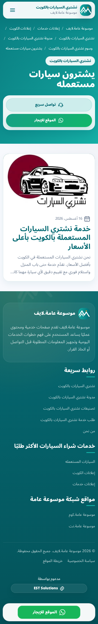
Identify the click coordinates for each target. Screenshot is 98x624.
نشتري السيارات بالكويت (76, 38)
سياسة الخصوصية (81, 561)
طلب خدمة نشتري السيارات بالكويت (68, 420)
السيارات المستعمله (80, 462)
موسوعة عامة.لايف (79, 28)
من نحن (89, 431)
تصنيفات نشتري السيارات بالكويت (69, 408)
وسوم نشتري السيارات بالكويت (71, 48)
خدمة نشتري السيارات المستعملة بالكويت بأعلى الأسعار (51, 238)
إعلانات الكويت (20, 28)
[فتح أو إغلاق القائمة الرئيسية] (13, 10)
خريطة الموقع (53, 561)
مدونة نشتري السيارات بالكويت (30, 38)
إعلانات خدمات (49, 28)
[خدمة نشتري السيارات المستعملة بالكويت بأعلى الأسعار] (49, 182)
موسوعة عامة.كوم (82, 515)
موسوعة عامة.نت (82, 526)
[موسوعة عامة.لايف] (84, 313)
